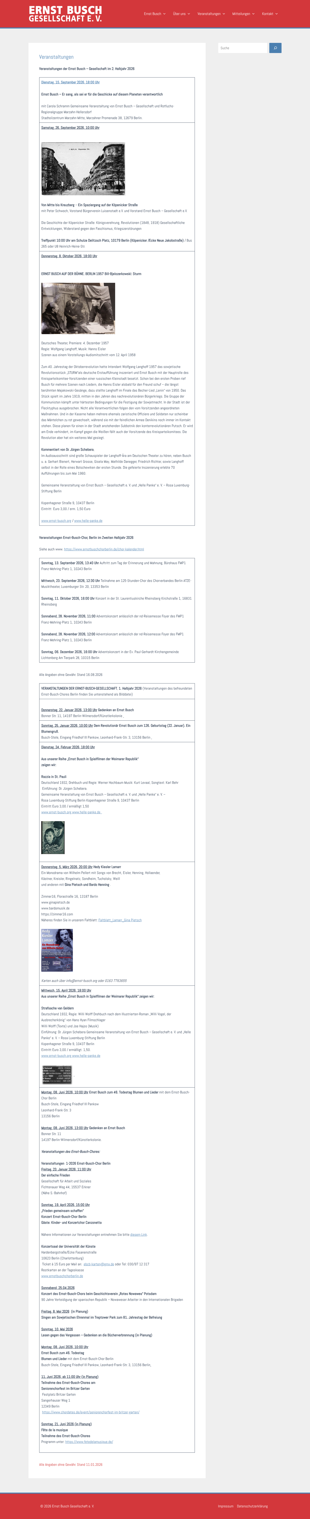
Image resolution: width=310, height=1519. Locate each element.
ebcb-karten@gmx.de (99, 1264)
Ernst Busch (152, 13)
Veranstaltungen (209, 13)
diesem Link (138, 1234)
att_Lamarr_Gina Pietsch (124, 920)
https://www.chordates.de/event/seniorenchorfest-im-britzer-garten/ (90, 1412)
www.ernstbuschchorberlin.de (62, 1276)
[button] (163, 13)
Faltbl (102, 920)
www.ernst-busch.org (56, 520)
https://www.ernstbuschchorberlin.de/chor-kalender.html (104, 549)
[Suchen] (275, 48)
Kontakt (267, 13)
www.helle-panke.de (88, 520)
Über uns (179, 13)
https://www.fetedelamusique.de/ (89, 1441)
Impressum (225, 1506)
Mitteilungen (241, 13)
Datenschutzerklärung (252, 1506)
